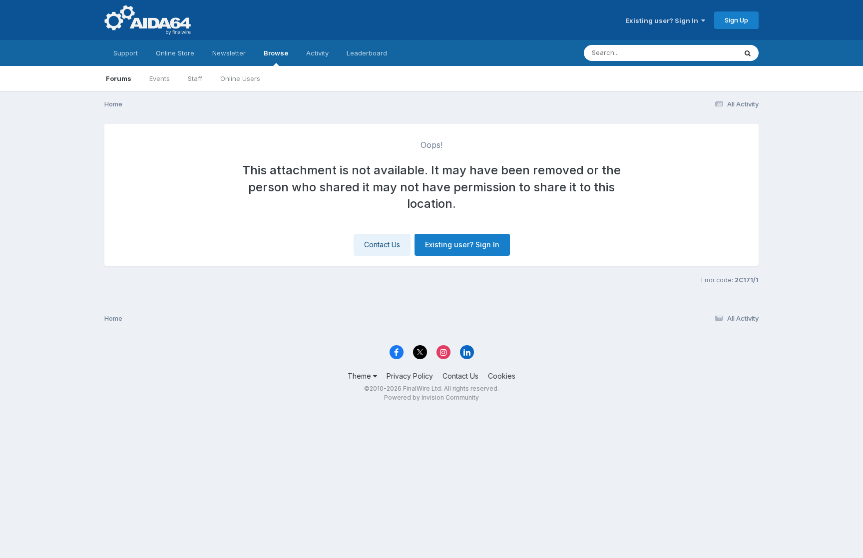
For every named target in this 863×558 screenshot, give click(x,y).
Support (125, 53)
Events (159, 78)
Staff (195, 78)
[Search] (748, 53)
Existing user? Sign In (663, 20)
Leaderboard (367, 53)
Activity (317, 53)
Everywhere (705, 52)
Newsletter (229, 53)
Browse (276, 53)
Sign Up (736, 20)
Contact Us (382, 244)
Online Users (240, 78)
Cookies (501, 376)
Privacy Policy (410, 376)
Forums (118, 78)
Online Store (175, 53)
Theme (360, 376)
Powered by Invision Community (431, 397)
